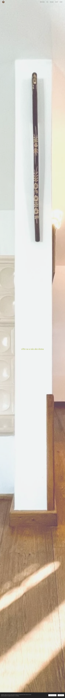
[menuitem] (42, 2)
